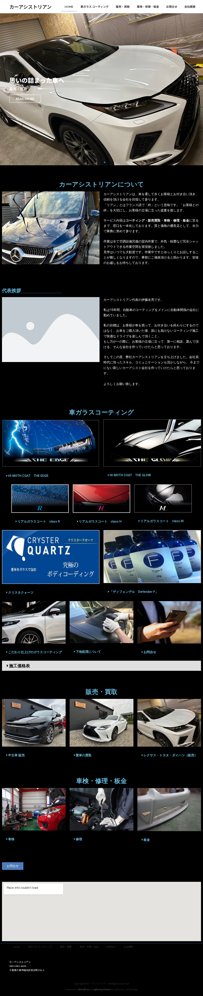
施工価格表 (19, 665)
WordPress (84, 989)
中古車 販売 (16, 755)
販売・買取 (66, 946)
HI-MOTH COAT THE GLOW (130, 475)
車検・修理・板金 (89, 946)
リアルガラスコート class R (38, 521)
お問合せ (150, 652)
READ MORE (25, 98)
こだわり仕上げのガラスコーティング (35, 652)
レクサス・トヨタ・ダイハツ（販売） (170, 755)
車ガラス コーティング (40, 946)
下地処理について (88, 652)
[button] (98, 162)
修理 (79, 839)
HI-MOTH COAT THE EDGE (28, 476)
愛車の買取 (84, 755)
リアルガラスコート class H (100, 521)
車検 (11, 839)
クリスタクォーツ (21, 592)
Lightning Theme (102, 989)
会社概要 (128, 946)
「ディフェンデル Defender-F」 (134, 592)
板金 (147, 840)
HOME (16, 946)
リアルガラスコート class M (162, 521)
